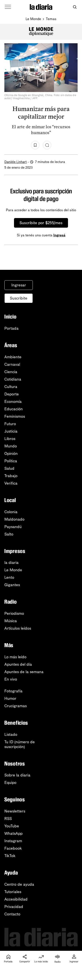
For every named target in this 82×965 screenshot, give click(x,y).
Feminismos (14, 416)
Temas (51, 19)
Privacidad (13, 906)
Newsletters (14, 811)
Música (10, 621)
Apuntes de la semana (24, 671)
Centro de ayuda (19, 884)
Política (10, 461)
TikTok (10, 855)
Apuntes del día (18, 664)
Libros (9, 438)
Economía (13, 401)
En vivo (10, 679)
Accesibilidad (16, 899)
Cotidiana (12, 379)
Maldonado (14, 519)
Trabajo (10, 475)
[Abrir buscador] (75, 7)
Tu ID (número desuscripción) (19, 744)
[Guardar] (35, 145)
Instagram (13, 841)
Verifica (10, 483)
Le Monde (33, 19)
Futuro (10, 423)
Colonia (10, 511)
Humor (10, 698)
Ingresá (59, 235)
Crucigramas (15, 705)
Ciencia (10, 371)
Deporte (11, 394)
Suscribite (18, 298)
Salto (8, 534)
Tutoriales (12, 891)
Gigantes (12, 584)
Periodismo (14, 613)
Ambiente (12, 357)
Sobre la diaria (17, 775)
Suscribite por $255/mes (41, 222)
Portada (11, 328)
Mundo (10, 446)
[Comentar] (47, 145)
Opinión (11, 453)
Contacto (12, 914)
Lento (9, 577)
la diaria (11, 562)
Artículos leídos (17, 628)
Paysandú (13, 526)
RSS (8, 818)
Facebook (13, 848)
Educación (13, 409)
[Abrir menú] (7, 6)
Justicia (10, 431)
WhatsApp (13, 833)
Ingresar (18, 285)
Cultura (10, 386)
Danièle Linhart (15, 162)
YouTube (11, 826)
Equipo (10, 782)
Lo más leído (15, 657)
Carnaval (12, 364)
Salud (9, 468)
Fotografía (13, 691)
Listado (10, 734)
